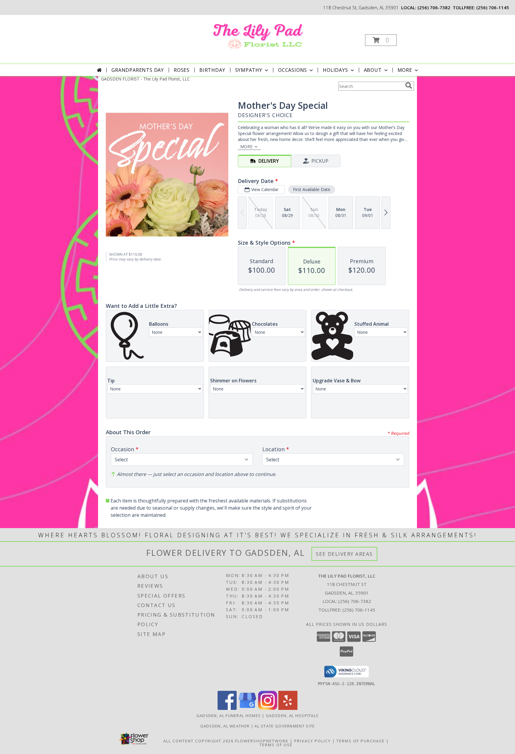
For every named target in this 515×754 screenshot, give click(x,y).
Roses (182, 70)
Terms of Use (276, 744)
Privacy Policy (312, 741)
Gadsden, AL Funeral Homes (228, 715)
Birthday (212, 70)
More (405, 70)
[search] (409, 85)
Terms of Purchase (360, 741)
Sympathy (248, 70)
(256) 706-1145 (492, 7)
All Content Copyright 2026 (198, 741)
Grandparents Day (137, 70)
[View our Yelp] (287, 708)
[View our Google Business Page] (247, 708)
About (373, 70)
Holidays (335, 70)
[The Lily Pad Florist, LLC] (257, 34)
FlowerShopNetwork (261, 741)
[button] (381, 40)
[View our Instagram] (267, 708)
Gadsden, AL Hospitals (292, 715)
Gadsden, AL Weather (225, 726)
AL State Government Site (285, 726)
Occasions (292, 70)
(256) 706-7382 (434, 7)
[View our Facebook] (227, 708)
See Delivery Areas (344, 553)
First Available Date (311, 189)
